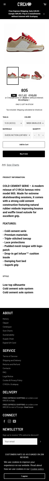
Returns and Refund (11, 364)
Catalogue (7, 327)
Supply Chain (8, 339)
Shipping (20, 110)
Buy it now (24, 154)
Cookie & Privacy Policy (12, 380)
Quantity (36, 129)
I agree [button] (24, 476)
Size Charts (13, 164)
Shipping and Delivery (12, 360)
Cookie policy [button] (37, 469)
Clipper (6, 323)
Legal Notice (8, 376)
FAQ (4, 372)
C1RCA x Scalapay (11, 384)
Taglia (5, 117)
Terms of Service (10, 356)
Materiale (7, 129)
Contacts (6, 368)
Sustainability (8, 335)
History (6, 319)
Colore (27, 117)
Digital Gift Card (9, 343)
